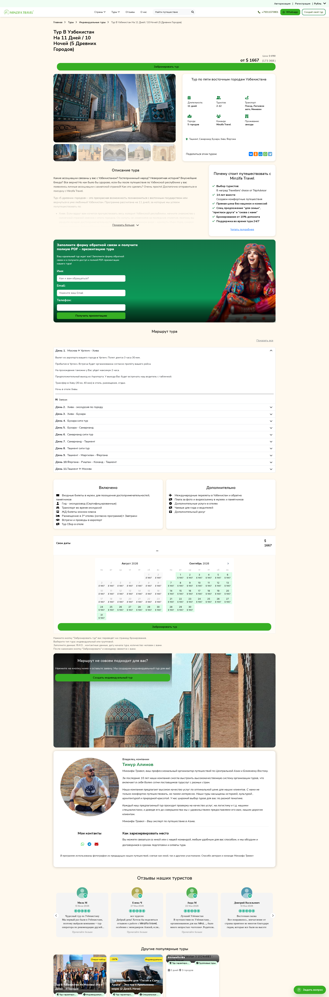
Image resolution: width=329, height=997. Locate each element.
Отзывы (130, 12)
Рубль (317, 3)
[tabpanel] (164, 585)
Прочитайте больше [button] (55, 932)
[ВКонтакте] (251, 154)
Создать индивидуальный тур (112, 678)
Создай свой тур (313, 12)
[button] (172, 108)
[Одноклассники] (256, 154)
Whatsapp (292, 12)
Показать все (264, 340)
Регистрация (302, 3)
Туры (114, 12)
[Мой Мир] (260, 154)
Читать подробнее (242, 229)
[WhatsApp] (265, 154)
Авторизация (282, 3)
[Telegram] (270, 154)
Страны (98, 12)
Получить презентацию (91, 316)
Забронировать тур (166, 67)
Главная (57, 22)
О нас (144, 12)
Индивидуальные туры (92, 22)
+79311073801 (270, 12)
